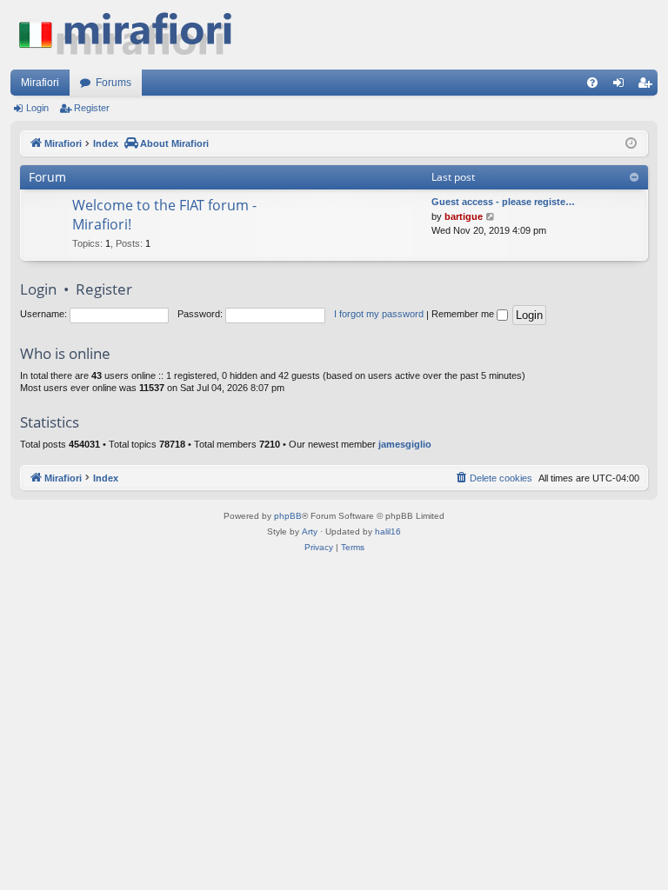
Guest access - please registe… (503, 201)
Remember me (464, 314)
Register (92, 108)
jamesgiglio (404, 444)
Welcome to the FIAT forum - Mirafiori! (164, 215)
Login (37, 108)
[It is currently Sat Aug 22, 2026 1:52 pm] (631, 144)
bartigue (463, 216)
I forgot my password (379, 314)
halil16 (388, 531)
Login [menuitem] (621, 86)
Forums (113, 82)
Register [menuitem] (648, 86)
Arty (309, 531)
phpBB (288, 516)
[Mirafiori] (133, 35)
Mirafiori (40, 82)
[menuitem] (592, 83)
